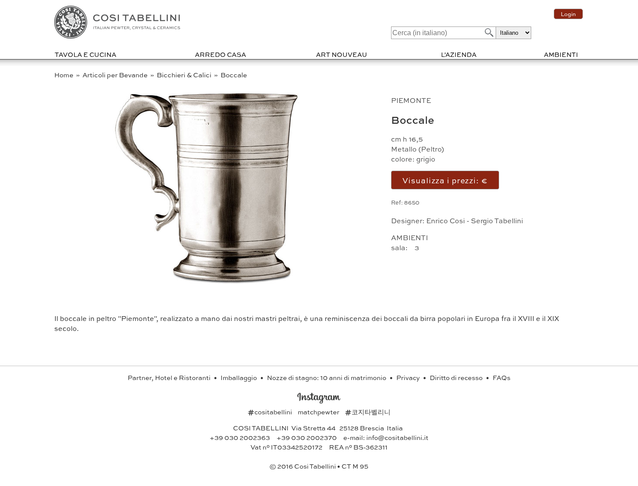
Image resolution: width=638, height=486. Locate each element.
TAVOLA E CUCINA (85, 54)
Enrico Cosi (445, 220)
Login (568, 14)
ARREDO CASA (220, 54)
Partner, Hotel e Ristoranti (170, 377)
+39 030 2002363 (240, 437)
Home (64, 74)
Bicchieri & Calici (185, 74)
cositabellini (270, 412)
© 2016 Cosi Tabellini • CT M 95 (319, 466)
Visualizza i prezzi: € (444, 180)
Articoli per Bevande (115, 74)
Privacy (408, 377)
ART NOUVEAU (341, 54)
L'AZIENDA (459, 54)
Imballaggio (239, 377)
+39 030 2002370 (306, 437)
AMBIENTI (561, 54)
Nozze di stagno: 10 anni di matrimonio (327, 377)
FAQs (501, 377)
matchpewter (319, 412)
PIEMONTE (411, 100)
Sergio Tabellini (497, 220)
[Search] (488, 32)
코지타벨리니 (368, 412)
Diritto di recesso (457, 377)
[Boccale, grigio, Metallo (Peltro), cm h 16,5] (207, 282)
